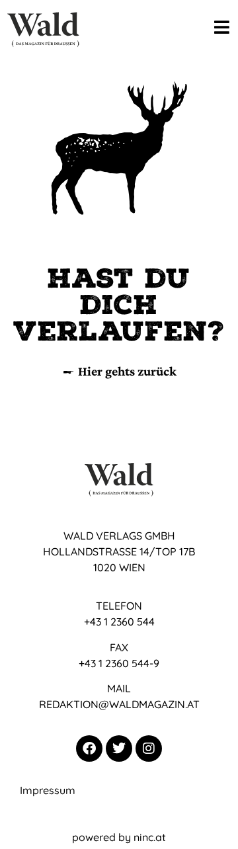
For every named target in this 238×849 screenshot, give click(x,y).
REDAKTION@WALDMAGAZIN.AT (119, 704)
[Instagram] (149, 748)
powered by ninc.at (119, 837)
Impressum (47, 790)
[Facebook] (89, 748)
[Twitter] (119, 748)
